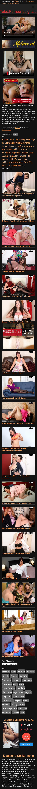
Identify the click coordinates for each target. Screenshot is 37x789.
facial (32, 146)
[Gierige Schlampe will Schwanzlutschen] (18, 541)
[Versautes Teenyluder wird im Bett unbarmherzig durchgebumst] (18, 436)
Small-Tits (28, 162)
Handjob (24, 149)
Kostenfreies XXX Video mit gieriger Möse (16, 579)
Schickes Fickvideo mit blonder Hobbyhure (17, 322)
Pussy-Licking (18, 704)
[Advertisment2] (18, 91)
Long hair (6, 696)
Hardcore (6, 152)
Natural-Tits (24, 155)
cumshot (6, 146)
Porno (23, 1)
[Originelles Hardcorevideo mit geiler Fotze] (18, 491)
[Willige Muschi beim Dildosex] (18, 619)
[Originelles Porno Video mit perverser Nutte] (18, 234)
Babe (11, 139)
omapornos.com (13, 3)
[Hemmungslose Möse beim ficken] (18, 386)
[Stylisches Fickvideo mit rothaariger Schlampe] (18, 209)
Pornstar (18, 158)
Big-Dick (26, 139)
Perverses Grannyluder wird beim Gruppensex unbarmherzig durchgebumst (18, 195)
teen (19, 165)
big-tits (5, 675)
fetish (4, 149)
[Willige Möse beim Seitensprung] (18, 644)
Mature (15, 134)
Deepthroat (15, 146)
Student (14, 165)
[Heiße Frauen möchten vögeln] (18, 360)
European (25, 146)
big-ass (18, 139)
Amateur (5, 139)
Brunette (25, 142)
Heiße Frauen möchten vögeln (12, 373)
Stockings (6, 165)
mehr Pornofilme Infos (9, 124)
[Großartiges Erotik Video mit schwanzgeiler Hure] (18, 592)
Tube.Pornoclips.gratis (18, 11)
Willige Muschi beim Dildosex (12, 631)
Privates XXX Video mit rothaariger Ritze (16, 528)
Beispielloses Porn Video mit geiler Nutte (16, 297)
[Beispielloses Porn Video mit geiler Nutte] (18, 284)
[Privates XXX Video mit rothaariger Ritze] (18, 516)
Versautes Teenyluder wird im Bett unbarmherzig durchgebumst (14, 449)
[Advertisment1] (18, 63)
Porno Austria (15, 1)
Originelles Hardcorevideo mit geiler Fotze (16, 503)
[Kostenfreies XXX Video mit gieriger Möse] (18, 566)
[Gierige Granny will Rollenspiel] (18, 259)
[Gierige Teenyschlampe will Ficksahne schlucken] (18, 463)
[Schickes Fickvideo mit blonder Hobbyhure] (18, 309)
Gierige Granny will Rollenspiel (13, 271)
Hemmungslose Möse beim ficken (14, 398)
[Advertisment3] (18, 336)
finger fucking (12, 149)
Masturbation (11, 155)
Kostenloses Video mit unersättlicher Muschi (18, 423)
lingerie (25, 152)
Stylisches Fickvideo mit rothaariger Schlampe (18, 221)
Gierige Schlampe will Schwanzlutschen (16, 554)
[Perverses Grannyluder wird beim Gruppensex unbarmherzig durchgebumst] (18, 181)
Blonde (8, 142)
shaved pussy (16, 162)
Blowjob (16, 142)
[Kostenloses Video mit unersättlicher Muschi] (18, 411)
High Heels (16, 152)
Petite (11, 158)
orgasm (5, 158)
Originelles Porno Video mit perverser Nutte (17, 246)
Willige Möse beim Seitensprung (13, 657)
